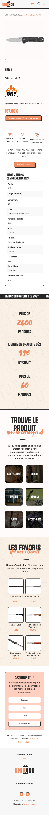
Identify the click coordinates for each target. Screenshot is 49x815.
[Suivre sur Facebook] (21, 794)
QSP (38, 15)
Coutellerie (31, 15)
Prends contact (24, 164)
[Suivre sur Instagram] (27, 794)
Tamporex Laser (29, 804)
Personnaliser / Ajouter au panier (23, 118)
